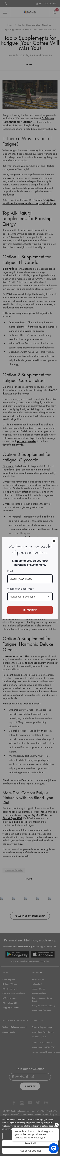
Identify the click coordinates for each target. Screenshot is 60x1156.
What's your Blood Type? (20, 588)
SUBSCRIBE (30, 610)
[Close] (54, 541)
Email (10, 571)
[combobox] (30, 596)
